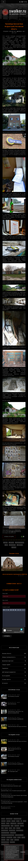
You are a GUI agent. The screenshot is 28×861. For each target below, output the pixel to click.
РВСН (2, 828)
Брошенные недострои (14, 661)
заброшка (3, 837)
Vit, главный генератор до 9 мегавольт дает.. (11, 786)
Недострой (17, 825)
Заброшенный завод (5, 825)
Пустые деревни (14, 675)
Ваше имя (5, 593)
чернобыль (12, 842)
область (14, 547)
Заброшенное (13, 823)
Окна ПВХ (12, 542)
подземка (3, 839)
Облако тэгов (14, 813)
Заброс (7, 823)
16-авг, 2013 (13, 31)
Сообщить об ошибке (9, 536)
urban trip (3, 821)
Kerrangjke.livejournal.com (15, 531)
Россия (6, 828)
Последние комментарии (14, 779)
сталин (11, 839)
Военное (3, 823)
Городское (5, 31)
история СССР (9, 837)
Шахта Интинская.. (12, 703)
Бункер (17, 821)
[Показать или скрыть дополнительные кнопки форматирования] (23, 610)
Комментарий (6, 607)
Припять (22, 825)
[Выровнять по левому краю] (11, 610)
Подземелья (14, 668)
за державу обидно (5, 832)
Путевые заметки (14, 679)
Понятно (21, 852)
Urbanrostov (18, 530)
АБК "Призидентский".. (13, 771)
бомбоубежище (4, 830)
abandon (3, 818)
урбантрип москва (5, 842)
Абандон (13, 821)
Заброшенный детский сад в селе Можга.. (17, 726)
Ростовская (20, 544)
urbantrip (8, 821)
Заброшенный (20, 823)
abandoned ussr (9, 818)
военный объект (19, 830)
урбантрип (17, 839)
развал (8, 839)
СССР (14, 828)
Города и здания (14, 664)
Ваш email (5, 600)
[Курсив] (6, 610)
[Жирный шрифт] (4, 610)
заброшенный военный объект (7, 835)
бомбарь (18, 828)
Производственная (20, 542)
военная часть (12, 830)
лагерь (14, 837)
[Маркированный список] (18, 610)
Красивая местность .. (6, 808)
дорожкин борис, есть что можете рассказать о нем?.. (13, 790)
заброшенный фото (19, 835)
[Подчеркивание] (8, 610)
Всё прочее (14, 683)
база (7, 544)
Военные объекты (14, 653)
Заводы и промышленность (14, 657)
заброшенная (13, 832)
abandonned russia (17, 818)
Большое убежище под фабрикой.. (16, 719)
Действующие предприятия (14, 672)
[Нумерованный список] (20, 610)
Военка (24, 821)
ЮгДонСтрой (12, 544)
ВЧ (21, 821)
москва (19, 837)
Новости (3, 851)
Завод (12, 825)
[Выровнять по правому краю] (15, 610)
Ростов (6, 542)
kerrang (20, 31)
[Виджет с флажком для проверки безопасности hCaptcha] (13, 630)
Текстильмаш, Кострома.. (13, 696)
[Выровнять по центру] (13, 610)
